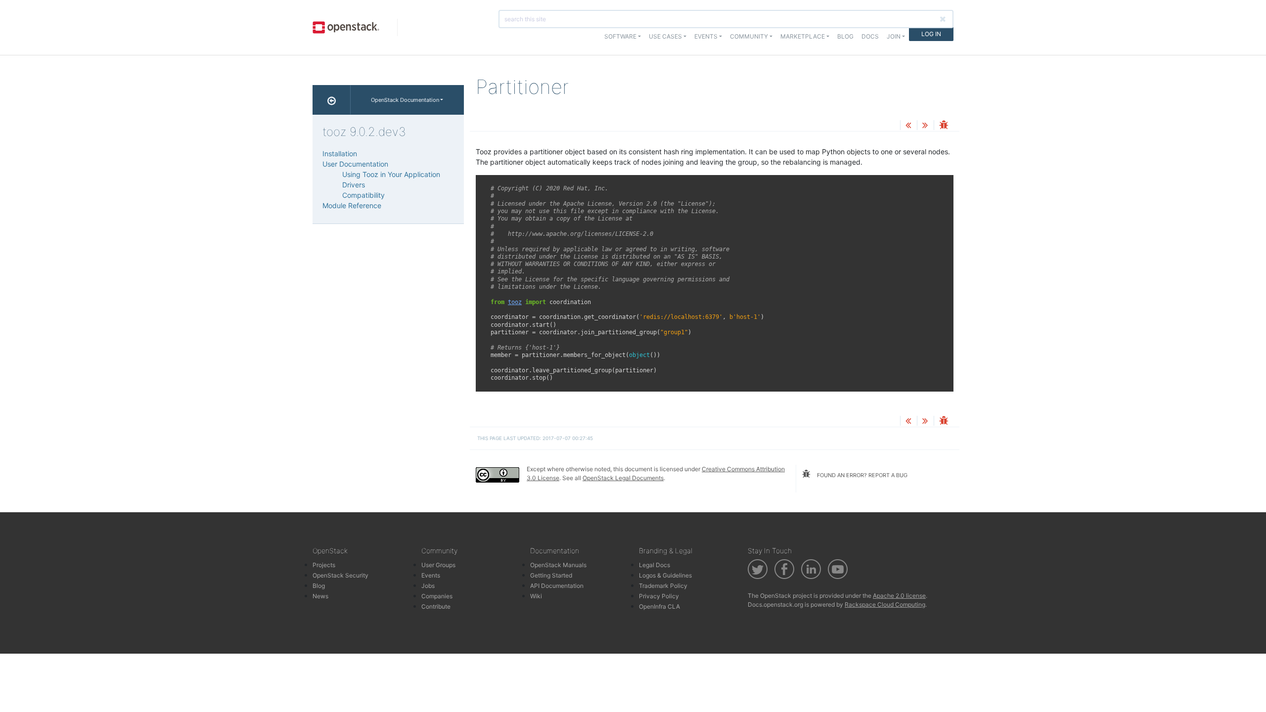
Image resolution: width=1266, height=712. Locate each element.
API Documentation (557, 585)
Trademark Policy (663, 585)
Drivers (353, 184)
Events (430, 575)
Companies (436, 596)
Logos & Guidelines (665, 575)
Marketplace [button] (802, 36)
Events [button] (706, 36)
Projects (324, 565)
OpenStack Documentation (405, 99)
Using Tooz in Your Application (391, 174)
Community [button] (749, 36)
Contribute (436, 606)
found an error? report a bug (861, 475)
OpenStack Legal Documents (623, 478)
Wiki (536, 596)
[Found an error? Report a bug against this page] (943, 126)
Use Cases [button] (665, 36)
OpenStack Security (340, 575)
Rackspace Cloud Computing (885, 604)
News (320, 596)
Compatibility (363, 195)
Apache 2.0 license (899, 595)
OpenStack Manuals (558, 565)
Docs (870, 36)
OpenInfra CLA (659, 606)
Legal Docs (654, 565)
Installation (339, 153)
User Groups (438, 565)
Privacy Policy (659, 596)
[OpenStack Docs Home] (332, 100)
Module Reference (351, 205)
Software (620, 36)
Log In (931, 34)
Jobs (428, 585)
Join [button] (894, 36)
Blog (845, 36)
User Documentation (355, 164)
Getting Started (551, 575)
